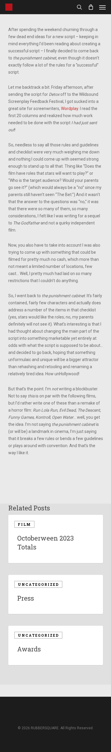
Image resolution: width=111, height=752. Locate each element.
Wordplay (69, 108)
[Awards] (55, 645)
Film (24, 524)
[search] (79, 7)
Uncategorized (38, 584)
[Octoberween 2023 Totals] (55, 539)
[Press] (55, 594)
